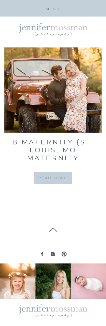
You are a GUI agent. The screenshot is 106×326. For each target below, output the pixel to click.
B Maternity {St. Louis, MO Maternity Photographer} (53, 154)
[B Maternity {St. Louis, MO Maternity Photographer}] (53, 90)
